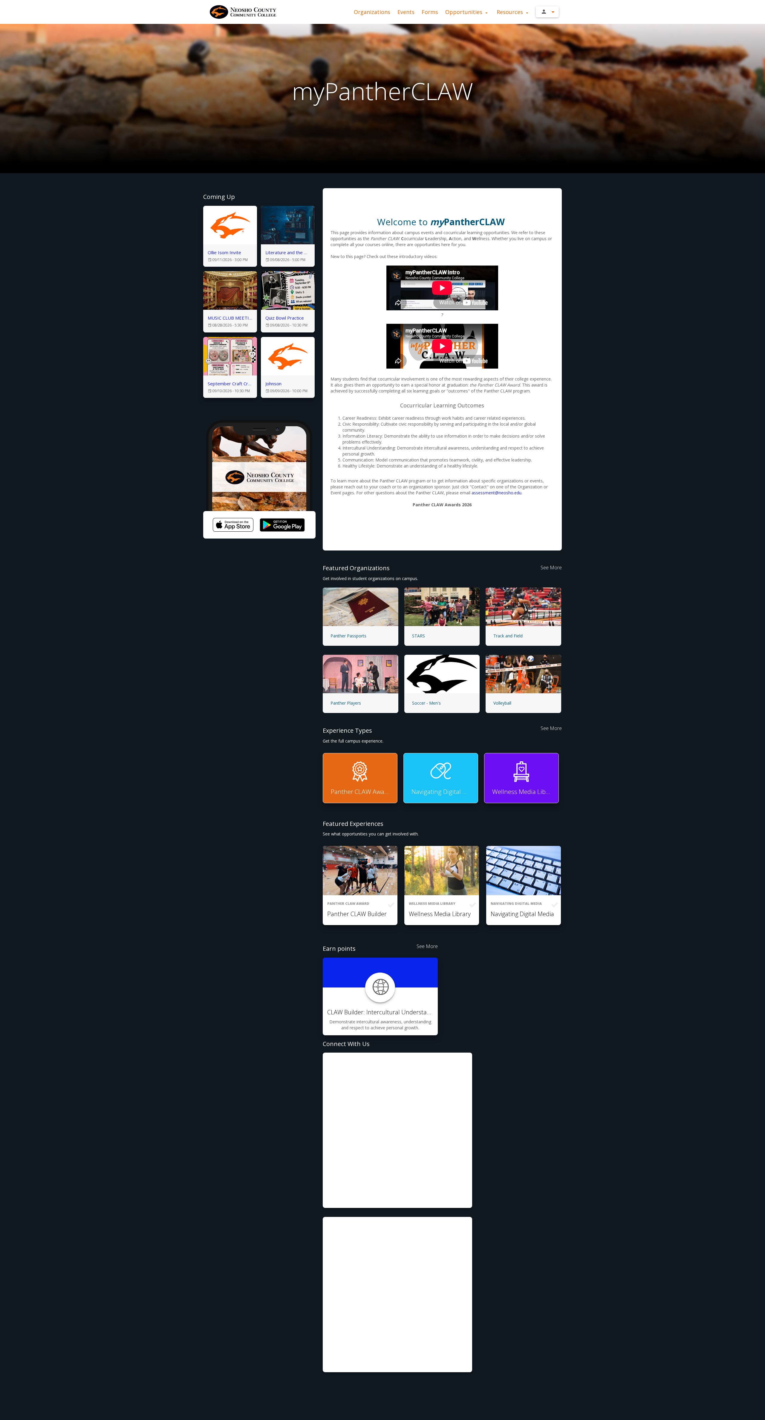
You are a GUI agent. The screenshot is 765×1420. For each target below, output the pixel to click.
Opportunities (464, 12)
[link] (229, 236)
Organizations (372, 12)
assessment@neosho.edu (496, 493)
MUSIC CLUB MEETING (231, 318)
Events (405, 12)
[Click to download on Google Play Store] (282, 525)
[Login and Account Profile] (547, 11)
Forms (430, 12)
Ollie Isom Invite (224, 252)
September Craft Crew (231, 384)
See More (551, 567)
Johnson (273, 384)
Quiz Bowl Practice (284, 318)
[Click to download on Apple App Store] (233, 525)
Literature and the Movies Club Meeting (306, 252)
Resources (510, 12)
